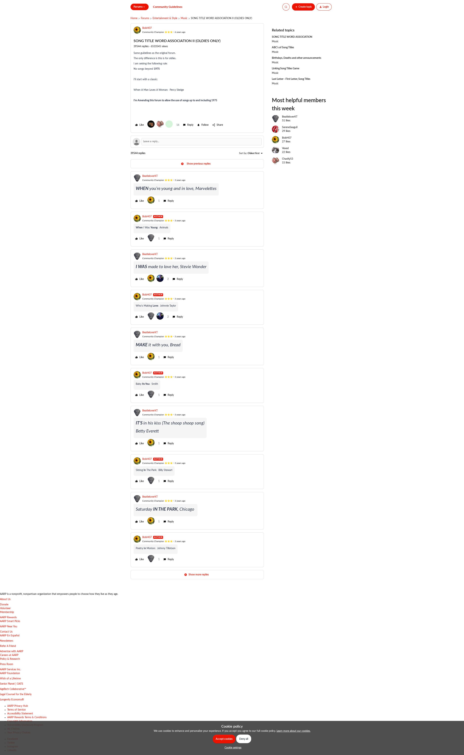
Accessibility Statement (20, 713)
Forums (145, 18)
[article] (197, 190)
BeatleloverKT (150, 176)
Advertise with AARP (11, 651)
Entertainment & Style (165, 18)
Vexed (285, 148)
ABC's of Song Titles (283, 47)
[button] (303, 7)
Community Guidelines (167, 6)
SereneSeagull (289, 127)
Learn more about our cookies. (293, 731)
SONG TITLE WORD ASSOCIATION (292, 37)
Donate (4, 604)
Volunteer (5, 608)
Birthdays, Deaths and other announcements (296, 58)
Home (133, 18)
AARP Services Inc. (10, 669)
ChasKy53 (287, 159)
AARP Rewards (8, 617)
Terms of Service (16, 710)
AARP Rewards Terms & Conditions (27, 717)
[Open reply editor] (197, 141)
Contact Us (6, 632)
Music (184, 18)
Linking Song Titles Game (285, 68)
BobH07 (147, 28)
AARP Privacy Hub (17, 706)
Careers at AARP (9, 655)
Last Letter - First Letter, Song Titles (291, 79)
